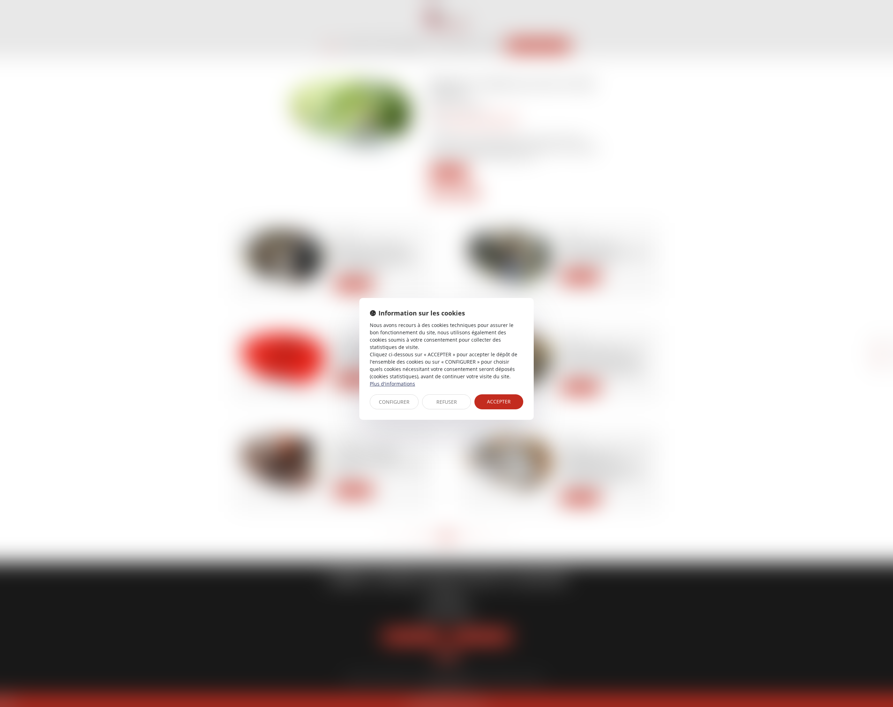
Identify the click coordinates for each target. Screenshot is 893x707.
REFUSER (446, 402)
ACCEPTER (499, 401)
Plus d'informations (392, 383)
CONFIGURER (394, 402)
